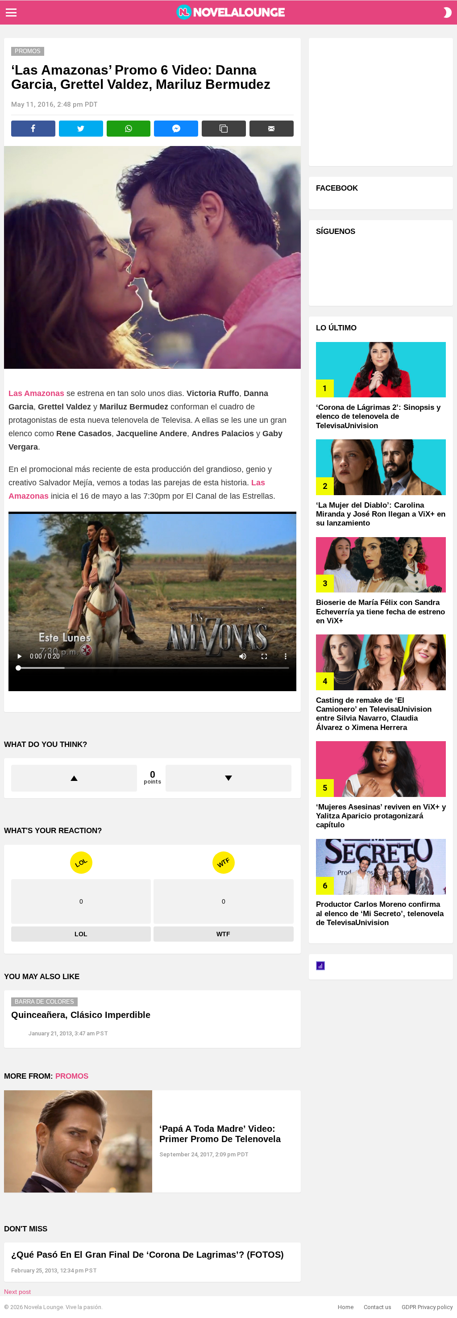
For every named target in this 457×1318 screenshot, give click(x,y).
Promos (71, 1076)
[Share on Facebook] (33, 129)
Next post (17, 1291)
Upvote (74, 778)
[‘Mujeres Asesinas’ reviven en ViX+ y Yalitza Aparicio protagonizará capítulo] (381, 769)
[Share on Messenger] (176, 129)
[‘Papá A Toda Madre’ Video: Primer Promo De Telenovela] (78, 1141)
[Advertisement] (383, 101)
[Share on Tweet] (81, 129)
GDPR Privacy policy (427, 1307)
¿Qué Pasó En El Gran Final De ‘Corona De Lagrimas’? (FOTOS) (147, 1255)
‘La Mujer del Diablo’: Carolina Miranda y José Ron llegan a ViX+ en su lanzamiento (380, 514)
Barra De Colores (44, 1001)
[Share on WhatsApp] (129, 129)
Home (345, 1307)
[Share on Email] (271, 129)
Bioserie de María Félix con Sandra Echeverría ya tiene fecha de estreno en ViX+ (380, 611)
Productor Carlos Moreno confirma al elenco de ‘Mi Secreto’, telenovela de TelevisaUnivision (380, 913)
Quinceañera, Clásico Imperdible (80, 1015)
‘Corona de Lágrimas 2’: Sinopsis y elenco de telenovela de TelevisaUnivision (378, 416)
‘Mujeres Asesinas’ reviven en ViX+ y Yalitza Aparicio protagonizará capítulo (381, 816)
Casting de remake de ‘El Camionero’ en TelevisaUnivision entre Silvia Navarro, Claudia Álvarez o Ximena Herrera (374, 714)
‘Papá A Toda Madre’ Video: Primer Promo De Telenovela (220, 1134)
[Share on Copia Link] (224, 129)
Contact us (377, 1307)
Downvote (228, 778)
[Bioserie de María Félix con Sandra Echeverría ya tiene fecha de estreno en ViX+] (381, 565)
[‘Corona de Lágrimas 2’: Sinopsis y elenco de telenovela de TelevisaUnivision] (381, 370)
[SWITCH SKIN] (447, 12)
